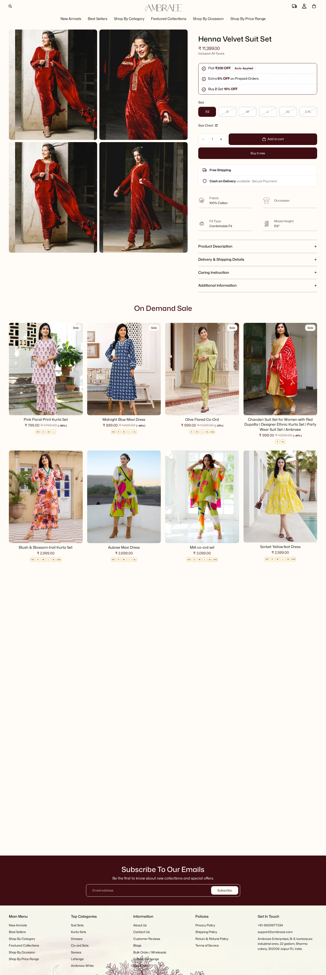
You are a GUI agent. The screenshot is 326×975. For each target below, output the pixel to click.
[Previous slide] (15, 369)
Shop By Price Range (24, 959)
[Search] (10, 6)
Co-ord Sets (79, 945)
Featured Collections (24, 945)
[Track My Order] (294, 6)
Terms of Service (207, 945)
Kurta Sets (78, 932)
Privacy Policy (205, 925)
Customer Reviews (146, 939)
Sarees (76, 952)
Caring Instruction (213, 272)
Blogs (137, 945)
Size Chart (206, 125)
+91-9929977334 (270, 925)
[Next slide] (76, 369)
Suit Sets (77, 925)
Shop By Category (22, 939)
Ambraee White (82, 966)
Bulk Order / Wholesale (149, 952)
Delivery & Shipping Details (221, 259)
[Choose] (76, 408)
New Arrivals (18, 925)
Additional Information (217, 285)
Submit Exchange (146, 959)
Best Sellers (17, 932)
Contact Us (141, 932)
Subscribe (224, 890)
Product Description (215, 246)
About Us (140, 925)
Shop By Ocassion (22, 952)
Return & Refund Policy (211, 939)
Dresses (76, 939)
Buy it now (258, 153)
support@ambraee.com (275, 932)
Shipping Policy (206, 932)
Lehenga (77, 959)
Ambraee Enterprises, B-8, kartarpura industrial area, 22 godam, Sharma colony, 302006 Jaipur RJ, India (285, 944)
